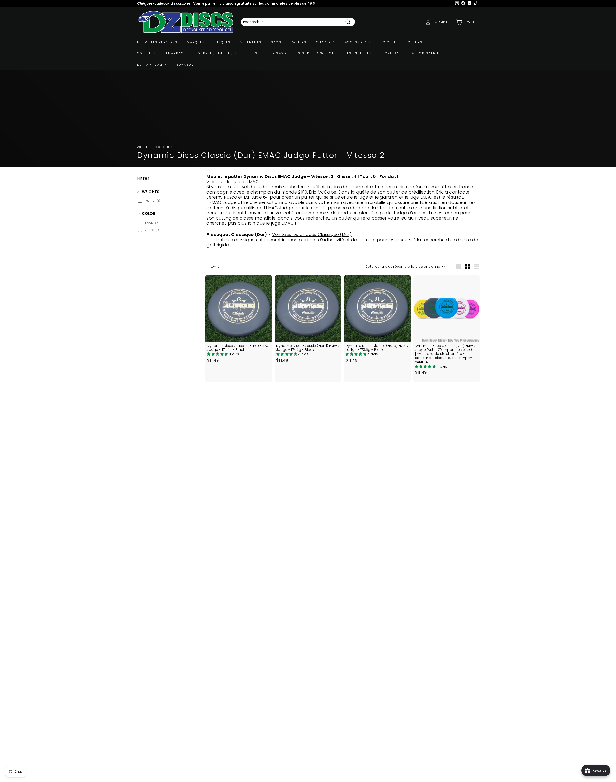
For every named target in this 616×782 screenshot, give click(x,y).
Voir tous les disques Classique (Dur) (312, 234)
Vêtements (251, 42)
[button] (218, 354)
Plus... (255, 53)
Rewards (185, 65)
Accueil (142, 147)
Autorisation (426, 53)
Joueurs (414, 42)
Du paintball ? (151, 65)
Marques (196, 42)
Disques (222, 42)
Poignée (388, 42)
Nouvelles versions (157, 42)
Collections (161, 147)
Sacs (276, 42)
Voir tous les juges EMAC (232, 182)
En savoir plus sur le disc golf (303, 53)
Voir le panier (205, 3)
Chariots (325, 42)
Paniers (299, 42)
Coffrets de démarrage (161, 53)
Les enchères (358, 53)
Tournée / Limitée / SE (217, 53)
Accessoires (358, 42)
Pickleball (391, 53)
